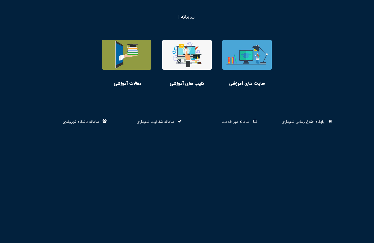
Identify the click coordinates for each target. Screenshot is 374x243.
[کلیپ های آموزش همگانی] (187, 63)
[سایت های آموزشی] (247, 63)
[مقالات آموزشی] (127, 63)
